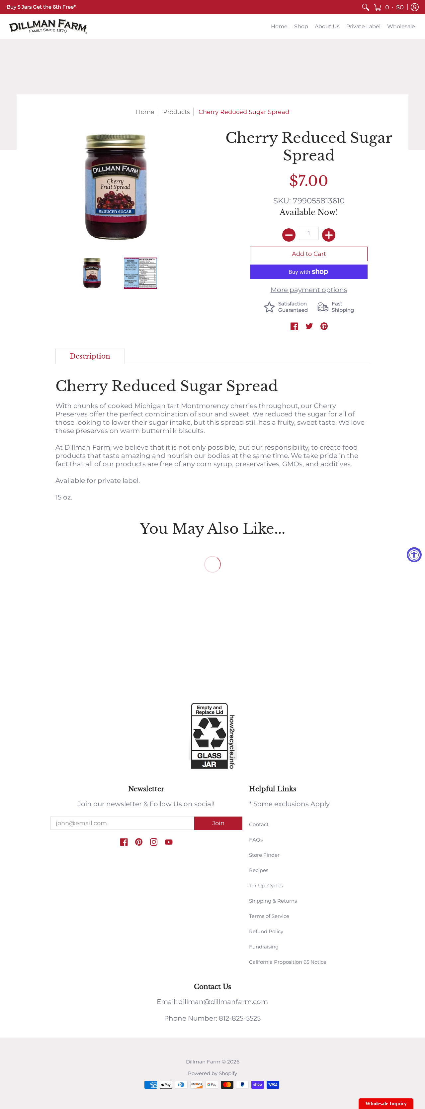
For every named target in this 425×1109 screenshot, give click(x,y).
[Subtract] (289, 235)
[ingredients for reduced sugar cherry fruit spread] (92, 273)
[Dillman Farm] (48, 26)
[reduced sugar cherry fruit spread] (140, 273)
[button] (389, 7)
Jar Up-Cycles (266, 885)
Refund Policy (266, 931)
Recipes (258, 870)
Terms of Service (269, 916)
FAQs (256, 839)
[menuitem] (366, 7)
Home (145, 111)
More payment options (309, 290)
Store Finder (264, 855)
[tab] (90, 356)
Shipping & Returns (273, 901)
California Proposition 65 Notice (287, 962)
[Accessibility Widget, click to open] (414, 554)
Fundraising (264, 946)
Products (176, 111)
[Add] (328, 235)
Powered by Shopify (212, 1073)
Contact (259, 824)
